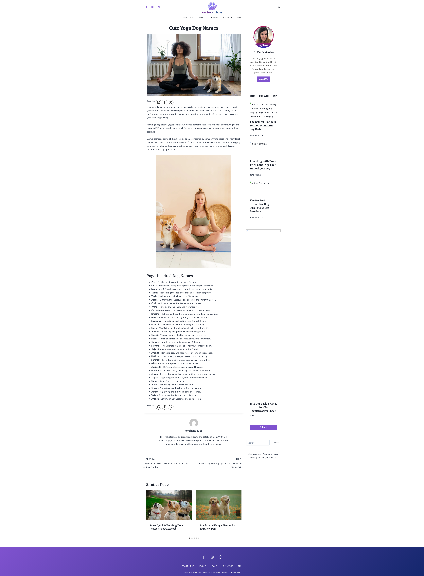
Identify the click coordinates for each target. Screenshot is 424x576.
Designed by (226, 572)
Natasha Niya (235, 572)
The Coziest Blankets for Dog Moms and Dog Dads (263, 125)
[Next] (238, 513)
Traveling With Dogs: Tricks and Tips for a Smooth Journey (263, 165)
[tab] (189, 538)
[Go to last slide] (149, 513)
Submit (263, 427)
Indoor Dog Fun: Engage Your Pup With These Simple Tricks (221, 463)
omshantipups (193, 430)
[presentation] (169, 505)
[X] (170, 102)
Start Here (188, 18)
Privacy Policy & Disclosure (211, 572)
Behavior (227, 18)
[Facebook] (146, 7)
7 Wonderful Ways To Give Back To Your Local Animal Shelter (166, 463)
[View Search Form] (279, 7)
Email (253, 415)
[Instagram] (152, 7)
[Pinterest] (159, 7)
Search (276, 442)
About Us (263, 79)
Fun (239, 18)
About (202, 18)
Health (214, 18)
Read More (256, 135)
